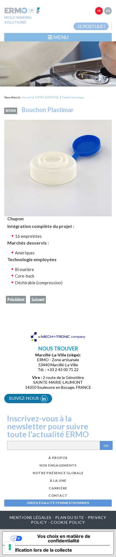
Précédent (15, 299)
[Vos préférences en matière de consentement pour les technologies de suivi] (10, 547)
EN (108, 11)
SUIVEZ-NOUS (27, 398)
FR (99, 11)
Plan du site (69, 517)
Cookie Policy (68, 522)
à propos (58, 458)
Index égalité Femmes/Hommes (58, 503)
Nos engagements (58, 465)
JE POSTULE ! (91, 26)
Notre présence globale (58, 473)
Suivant (38, 299)
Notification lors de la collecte (39, 550)
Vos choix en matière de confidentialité (63, 538)
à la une (58, 480)
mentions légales (31, 517)
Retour (11, 110)
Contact (58, 495)
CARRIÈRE (58, 488)
